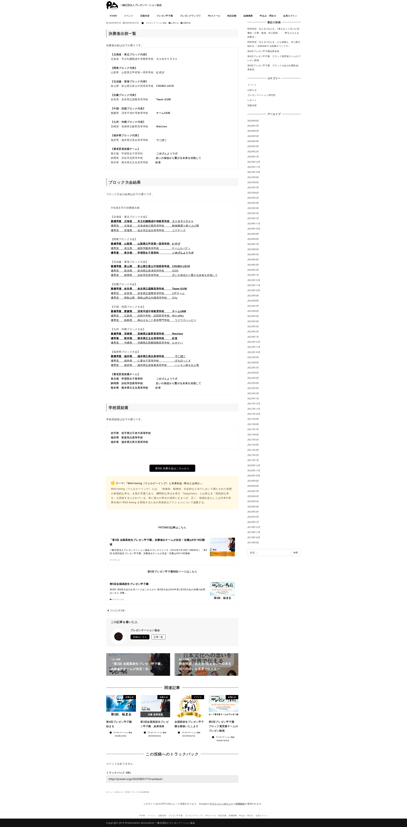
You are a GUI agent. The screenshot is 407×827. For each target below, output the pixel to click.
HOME (142, 815)
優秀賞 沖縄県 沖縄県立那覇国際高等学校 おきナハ (147, 342)
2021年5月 (253, 439)
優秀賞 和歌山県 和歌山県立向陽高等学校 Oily (144, 297)
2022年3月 (253, 388)
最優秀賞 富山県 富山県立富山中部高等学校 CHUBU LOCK (150, 266)
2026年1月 (253, 156)
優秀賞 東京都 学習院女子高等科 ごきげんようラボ (152, 252)
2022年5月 (253, 377)
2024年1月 (253, 274)
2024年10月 (253, 228)
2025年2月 (253, 213)
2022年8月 (253, 362)
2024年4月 (253, 259)
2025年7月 (253, 187)
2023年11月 (253, 285)
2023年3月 (253, 326)
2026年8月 (253, 120)
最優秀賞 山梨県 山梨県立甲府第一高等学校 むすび (145, 243)
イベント (252, 84)
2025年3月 (253, 208)
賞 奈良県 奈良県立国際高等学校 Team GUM (153, 288)
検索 (295, 552)
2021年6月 (253, 434)
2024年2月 (253, 269)
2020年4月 (253, 506)
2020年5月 (253, 501)
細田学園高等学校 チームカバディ (162, 248)
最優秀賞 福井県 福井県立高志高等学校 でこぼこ (148, 356)
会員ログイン (262, 815)
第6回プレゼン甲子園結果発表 (263, 51)
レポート (252, 100)
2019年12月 (253, 527)
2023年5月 (253, 316)
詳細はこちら (140, 636)
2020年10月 (253, 475)
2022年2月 (253, 393)
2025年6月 (253, 192)
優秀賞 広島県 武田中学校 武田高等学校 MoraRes (147, 315)
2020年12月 (253, 465)
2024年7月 (253, 244)
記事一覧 (158, 636)
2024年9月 (253, 233)
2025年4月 (253, 202)
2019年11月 (253, 532)
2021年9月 (253, 418)
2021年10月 (253, 413)
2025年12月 (253, 161)
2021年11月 (253, 408)
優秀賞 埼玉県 (123, 248)
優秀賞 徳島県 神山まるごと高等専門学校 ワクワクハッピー (153, 320)
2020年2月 (253, 516)
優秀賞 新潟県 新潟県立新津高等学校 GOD (145, 270)
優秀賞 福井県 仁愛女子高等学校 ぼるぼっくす (151, 360)
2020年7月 (253, 491)
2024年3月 (253, 264)
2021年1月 (253, 460)
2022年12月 (253, 341)
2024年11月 (253, 223)
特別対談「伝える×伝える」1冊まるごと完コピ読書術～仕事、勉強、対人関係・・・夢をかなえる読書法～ (273, 32)
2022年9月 (253, 357)
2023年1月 (253, 336)
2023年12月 (253, 280)
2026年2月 (253, 151)
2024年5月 (253, 254)
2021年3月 (253, 449)
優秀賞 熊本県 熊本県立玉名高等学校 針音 (144, 338)
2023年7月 (253, 305)
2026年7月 (253, 125)
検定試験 (222, 815)
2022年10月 (253, 352)
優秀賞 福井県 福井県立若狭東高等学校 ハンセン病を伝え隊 (155, 365)
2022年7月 (253, 367)
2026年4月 (253, 141)
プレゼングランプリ (194, 815)
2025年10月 (253, 171)
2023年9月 (253, 295)
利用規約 (240, 803)
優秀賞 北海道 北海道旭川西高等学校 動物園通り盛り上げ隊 (155, 225)
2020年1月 (253, 521)
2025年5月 (253, 197)
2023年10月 (253, 290)
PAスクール (210, 815)
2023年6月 (253, 310)
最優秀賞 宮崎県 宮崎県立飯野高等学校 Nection (147, 333)
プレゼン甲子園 (117, 610)
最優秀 (115, 288)
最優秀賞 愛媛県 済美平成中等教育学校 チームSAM (148, 311)
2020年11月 (253, 470)
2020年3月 (253, 511)
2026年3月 (253, 146)
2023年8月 (253, 300)
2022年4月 (253, 382)
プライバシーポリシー (221, 803)
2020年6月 (253, 496)
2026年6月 (253, 130)
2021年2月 (253, 455)
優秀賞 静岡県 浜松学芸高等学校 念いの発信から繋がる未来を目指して (164, 275)
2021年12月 (253, 403)
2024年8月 (253, 238)
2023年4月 (253, 321)
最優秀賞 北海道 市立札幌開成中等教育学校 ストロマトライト (152, 221)
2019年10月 (253, 537)
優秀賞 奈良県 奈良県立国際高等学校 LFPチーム (148, 293)
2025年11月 (253, 166)
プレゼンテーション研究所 (261, 95)
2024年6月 (253, 249)
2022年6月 (253, 372)
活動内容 (187, 22)
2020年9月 (253, 480)
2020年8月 (253, 485)
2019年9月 (253, 542)
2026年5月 (253, 136)
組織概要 (233, 815)
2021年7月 (253, 429)
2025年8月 (253, 182)
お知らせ (175, 22)
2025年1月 (253, 218)
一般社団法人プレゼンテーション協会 (175, 822)
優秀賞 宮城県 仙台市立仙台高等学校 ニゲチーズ (148, 230)
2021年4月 (253, 444)
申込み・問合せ (246, 815)
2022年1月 (253, 398)
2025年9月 (253, 177)
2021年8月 (253, 424)
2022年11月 (253, 346)
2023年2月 (253, 331)
